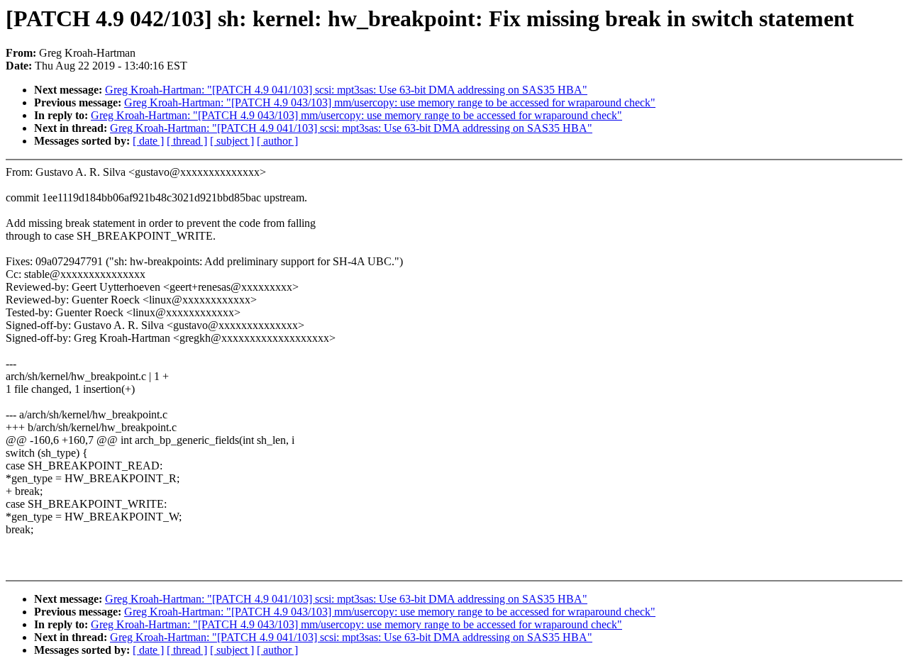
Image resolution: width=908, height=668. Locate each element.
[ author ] (277, 141)
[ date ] (148, 141)
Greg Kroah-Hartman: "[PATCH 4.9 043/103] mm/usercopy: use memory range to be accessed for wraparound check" (389, 102)
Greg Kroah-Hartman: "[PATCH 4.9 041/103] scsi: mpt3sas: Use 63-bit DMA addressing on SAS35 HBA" (346, 90)
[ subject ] (232, 141)
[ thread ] (187, 141)
